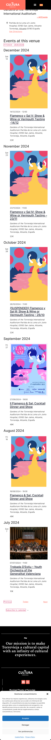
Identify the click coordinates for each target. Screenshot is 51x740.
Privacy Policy (30, 737)
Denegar (25, 725)
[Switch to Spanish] (41, 5)
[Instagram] (28, 682)
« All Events (42, 17)
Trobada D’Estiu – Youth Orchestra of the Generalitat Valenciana (26, 570)
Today (25, 602)
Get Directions (15, 31)
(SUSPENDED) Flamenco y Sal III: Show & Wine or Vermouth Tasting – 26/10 (27, 311)
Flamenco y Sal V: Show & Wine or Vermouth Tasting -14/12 (27, 119)
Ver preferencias (25, 731)
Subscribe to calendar (16, 610)
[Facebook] (23, 682)
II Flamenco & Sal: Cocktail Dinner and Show (27, 405)
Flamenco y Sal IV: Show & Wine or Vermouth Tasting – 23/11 (28, 215)
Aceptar (25, 718)
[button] (47, 694)
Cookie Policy (19, 737)
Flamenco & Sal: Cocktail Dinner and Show (26, 497)
